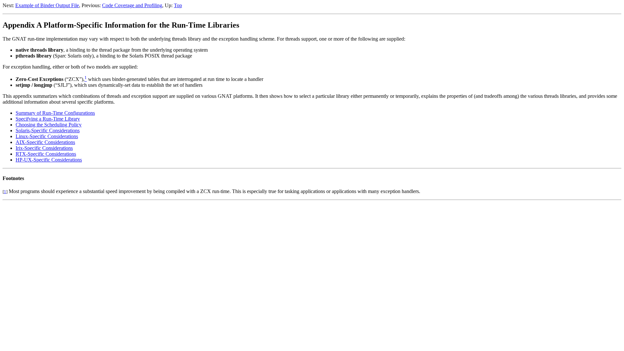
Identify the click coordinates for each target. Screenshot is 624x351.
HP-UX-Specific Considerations (49, 159)
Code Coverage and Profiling (132, 5)
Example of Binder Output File (47, 5)
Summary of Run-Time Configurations (55, 113)
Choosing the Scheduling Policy (49, 124)
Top (178, 5)
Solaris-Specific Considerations (48, 130)
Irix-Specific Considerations (44, 148)
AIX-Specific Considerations (45, 142)
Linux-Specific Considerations (47, 136)
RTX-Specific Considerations (46, 154)
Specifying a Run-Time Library (48, 119)
